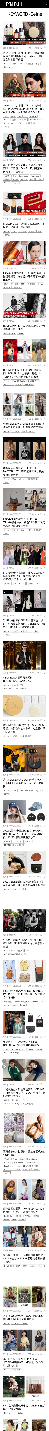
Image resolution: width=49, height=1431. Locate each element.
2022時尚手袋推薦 (22, 1001)
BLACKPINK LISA (19, 1323)
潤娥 (14, 176)
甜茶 (14, 583)
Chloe (14, 1005)
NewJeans (35, 176)
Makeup (12, 268)
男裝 (21, 685)
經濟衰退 (17, 287)
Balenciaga (17, 841)
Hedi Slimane (9, 67)
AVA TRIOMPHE (26, 790)
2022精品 (8, 1001)
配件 (5, 219)
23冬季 (15, 631)
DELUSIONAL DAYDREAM (15, 688)
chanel (35, 1001)
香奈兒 (33, 123)
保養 (5, 48)
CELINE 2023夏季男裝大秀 (15, 954)
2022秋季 (22, 889)
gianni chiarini (18, 1162)
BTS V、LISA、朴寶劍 (13, 950)
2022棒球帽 (19, 845)
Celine (6, 63)
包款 (14, 889)
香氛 (37, 63)
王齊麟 (7, 179)
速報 (5, 100)
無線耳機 (34, 479)
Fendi (6, 1219)
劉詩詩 (15, 179)
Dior (32, 179)
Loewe (22, 1005)
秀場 (5, 672)
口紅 (14, 231)
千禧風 (7, 634)
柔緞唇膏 (22, 231)
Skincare (13, 48)
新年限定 (37, 530)
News (11, 100)
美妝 (14, 63)
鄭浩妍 (17, 1100)
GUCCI (39, 583)
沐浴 (21, 63)
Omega (39, 179)
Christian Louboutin (12, 1169)
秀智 (36, 631)
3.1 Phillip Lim (21, 123)
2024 (6, 116)
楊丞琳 (32, 1266)
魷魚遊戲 (7, 1100)
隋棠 (25, 1266)
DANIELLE (23, 176)
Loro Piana (8, 1166)
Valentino (16, 182)
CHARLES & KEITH (31, 1166)
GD (19, 116)
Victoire (15, 431)
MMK (14, 1219)
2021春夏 (26, 1169)
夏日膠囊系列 (33, 381)
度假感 (36, 1169)
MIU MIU (7, 845)
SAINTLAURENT (18, 1049)
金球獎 (7, 583)
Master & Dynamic (19, 479)
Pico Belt (16, 1369)
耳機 (6, 482)
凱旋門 (38, 790)
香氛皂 (15, 736)
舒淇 (29, 631)
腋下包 (7, 794)
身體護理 (29, 63)
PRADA (33, 116)
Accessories (15, 219)
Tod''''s (6, 1173)
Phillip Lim (8, 123)
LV (35, 841)
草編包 (7, 1159)
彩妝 (14, 119)
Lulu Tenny (28, 384)
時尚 (13, 116)
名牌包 (7, 234)
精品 (39, 231)
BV (5, 1052)
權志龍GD (8, 126)
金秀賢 (7, 176)
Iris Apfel (22, 119)
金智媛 (18, 384)
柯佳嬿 (31, 431)
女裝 (23, 631)
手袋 (29, 530)
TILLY (21, 530)
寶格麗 (36, 1216)
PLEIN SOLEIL (18, 381)
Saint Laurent (32, 1162)
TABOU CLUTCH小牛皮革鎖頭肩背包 (19, 1103)
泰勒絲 (30, 583)
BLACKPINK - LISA (12, 1266)
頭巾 (25, 116)
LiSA (14, 530)
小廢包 (31, 231)
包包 (6, 1049)
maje (18, 1166)
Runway (12, 672)
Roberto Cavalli (36, 119)
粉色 (6, 533)
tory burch (33, 1159)
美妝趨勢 (14, 284)
